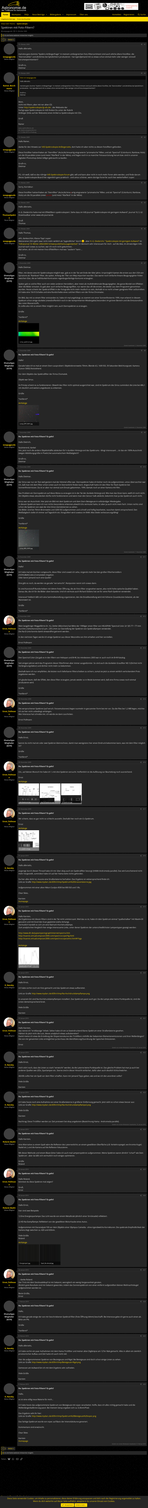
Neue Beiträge (38, 14)
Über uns (84, 14)
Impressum (71, 14)
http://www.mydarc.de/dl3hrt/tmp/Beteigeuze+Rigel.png (56, 1362)
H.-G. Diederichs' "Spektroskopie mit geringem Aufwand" (114, 241)
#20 (144, 973)
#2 (145, 73)
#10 (144, 467)
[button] (46, 14)
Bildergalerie (55, 14)
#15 (144, 728)
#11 (144, 557)
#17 (144, 809)
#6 (145, 229)
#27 (144, 1270)
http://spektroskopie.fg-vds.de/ (37, 107)
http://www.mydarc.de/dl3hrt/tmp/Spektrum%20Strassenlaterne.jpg (61, 882)
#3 (145, 137)
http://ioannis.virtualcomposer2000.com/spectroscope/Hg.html (46, 936)
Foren (5, 14)
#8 (145, 351)
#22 (144, 1052)
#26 (144, 1195)
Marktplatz (16, 14)
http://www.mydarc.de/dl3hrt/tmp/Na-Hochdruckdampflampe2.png (61, 1105)
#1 (145, 44)
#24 (144, 1129)
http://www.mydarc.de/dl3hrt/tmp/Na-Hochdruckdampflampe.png (61, 993)
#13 (144, 648)
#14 (144, 699)
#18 (144, 856)
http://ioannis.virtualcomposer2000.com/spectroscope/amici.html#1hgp (50, 938)
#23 (144, 1092)
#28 (144, 1302)
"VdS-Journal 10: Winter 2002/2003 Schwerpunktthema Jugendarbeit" (48, 244)
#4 (145, 183)
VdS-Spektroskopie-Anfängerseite (56, 147)
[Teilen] (141, 44)
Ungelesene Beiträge (8, 19)
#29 (144, 1336)
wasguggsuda (7, 31)
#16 (144, 762)
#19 (144, 907)
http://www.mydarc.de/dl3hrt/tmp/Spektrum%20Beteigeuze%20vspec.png (64, 1416)
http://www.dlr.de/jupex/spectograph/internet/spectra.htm (44, 933)
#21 (144, 1018)
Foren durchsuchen (23, 19)
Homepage (23, 901)
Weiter (10, 40)
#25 (144, 1169)
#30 (144, 1384)
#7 (145, 263)
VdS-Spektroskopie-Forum (58, 174)
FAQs (26, 14)
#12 (144, 616)
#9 (145, 432)
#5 (145, 203)
